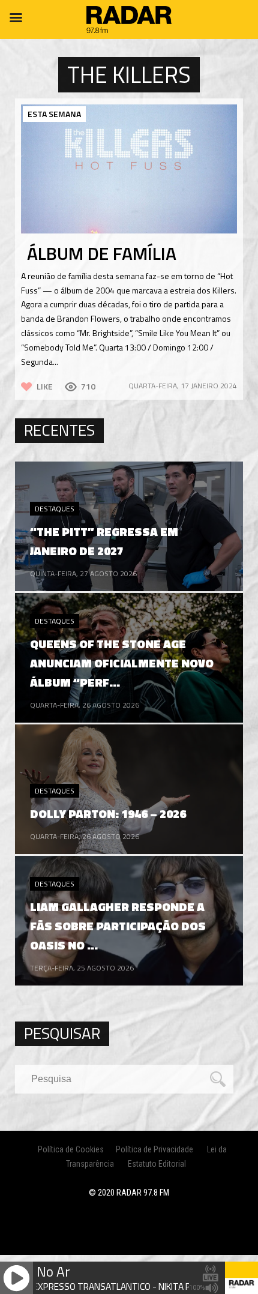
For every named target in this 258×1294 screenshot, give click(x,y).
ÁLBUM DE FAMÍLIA (101, 253)
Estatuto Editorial (157, 1164)
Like (45, 386)
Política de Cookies (71, 1149)
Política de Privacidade (154, 1149)
